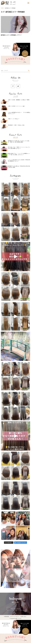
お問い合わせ (23, 616)
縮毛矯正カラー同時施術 (10, 8)
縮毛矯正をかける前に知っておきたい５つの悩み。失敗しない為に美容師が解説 (18, 141)
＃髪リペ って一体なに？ (13, 118)
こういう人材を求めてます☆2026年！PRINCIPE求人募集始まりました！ (19, 160)
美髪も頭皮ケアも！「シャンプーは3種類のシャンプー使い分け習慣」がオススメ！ (19, 154)
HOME (2, 8)
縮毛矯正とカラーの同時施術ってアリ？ (11, 35)
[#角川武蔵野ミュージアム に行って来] (15, 346)
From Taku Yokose (15, 608)
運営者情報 (7, 616)
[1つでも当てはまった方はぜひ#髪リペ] (15, 256)
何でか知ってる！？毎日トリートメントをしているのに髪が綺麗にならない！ (19, 148)
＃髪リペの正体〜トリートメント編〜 (16, 106)
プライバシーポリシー (15, 616)
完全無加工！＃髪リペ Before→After (16, 125)
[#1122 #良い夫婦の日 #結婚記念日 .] (15, 525)
